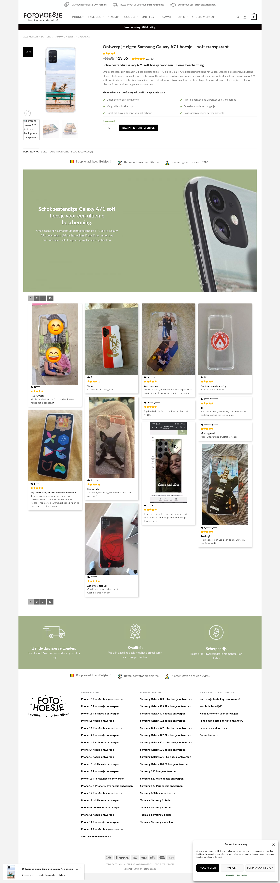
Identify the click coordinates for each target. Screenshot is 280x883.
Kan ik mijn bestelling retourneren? (220, 699)
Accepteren (208, 868)
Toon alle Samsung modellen (156, 822)
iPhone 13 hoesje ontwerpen (97, 757)
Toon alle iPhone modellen (96, 836)
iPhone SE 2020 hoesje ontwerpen (100, 807)
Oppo (181, 17)
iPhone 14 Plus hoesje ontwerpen (100, 742)
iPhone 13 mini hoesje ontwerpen (100, 764)
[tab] (31, 152)
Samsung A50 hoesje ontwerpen (158, 793)
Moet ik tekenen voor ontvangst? (219, 713)
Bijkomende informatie (55, 152)
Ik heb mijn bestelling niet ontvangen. (221, 721)
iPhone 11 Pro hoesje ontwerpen (100, 822)
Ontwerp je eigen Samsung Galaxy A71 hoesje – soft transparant (50, 869)
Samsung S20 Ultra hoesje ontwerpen (162, 778)
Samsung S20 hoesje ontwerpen (158, 771)
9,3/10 (149, 59)
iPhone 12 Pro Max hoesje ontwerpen (102, 793)
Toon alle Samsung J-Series (155, 815)
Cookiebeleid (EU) (164, 864)
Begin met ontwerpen (138, 128)
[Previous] (29, 79)
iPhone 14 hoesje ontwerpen (97, 750)
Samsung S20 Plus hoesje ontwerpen (161, 786)
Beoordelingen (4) (82, 152)
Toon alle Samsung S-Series (156, 800)
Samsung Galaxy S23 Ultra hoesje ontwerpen (166, 699)
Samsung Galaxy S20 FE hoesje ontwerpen (164, 764)
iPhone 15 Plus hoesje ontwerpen (100, 713)
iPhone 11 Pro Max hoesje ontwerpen (102, 829)
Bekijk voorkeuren (260, 868)
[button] (273, 844)
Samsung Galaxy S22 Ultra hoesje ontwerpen (166, 728)
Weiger (232, 868)
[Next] (92, 79)
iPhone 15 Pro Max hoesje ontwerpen (102, 699)
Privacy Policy (241, 875)
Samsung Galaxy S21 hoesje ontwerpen (163, 750)
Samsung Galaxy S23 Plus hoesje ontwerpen (165, 706)
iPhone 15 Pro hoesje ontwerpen (100, 706)
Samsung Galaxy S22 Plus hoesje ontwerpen (165, 735)
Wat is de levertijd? (211, 706)
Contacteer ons (208, 735)
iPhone (76, 17)
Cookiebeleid (228, 875)
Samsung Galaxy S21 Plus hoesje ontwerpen (165, 757)
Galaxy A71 (84, 37)
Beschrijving (31, 152)
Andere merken (203, 17)
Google (129, 17)
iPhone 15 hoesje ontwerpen (97, 721)
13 (50, 298)
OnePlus (148, 17)
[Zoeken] (238, 17)
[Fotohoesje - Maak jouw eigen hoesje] (42, 17)
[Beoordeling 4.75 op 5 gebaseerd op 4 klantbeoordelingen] (180, 53)
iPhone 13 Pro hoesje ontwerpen (100, 771)
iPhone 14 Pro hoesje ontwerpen (100, 735)
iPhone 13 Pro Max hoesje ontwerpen (102, 778)
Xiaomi (113, 17)
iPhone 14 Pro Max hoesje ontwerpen (102, 728)
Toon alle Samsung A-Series (156, 807)
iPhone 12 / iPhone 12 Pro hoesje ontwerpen (107, 786)
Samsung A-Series (65, 37)
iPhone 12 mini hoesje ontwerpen (100, 800)
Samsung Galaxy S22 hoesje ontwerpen (163, 721)
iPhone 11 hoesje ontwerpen (97, 815)
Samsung (94, 17)
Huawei (165, 17)
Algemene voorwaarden (138, 864)
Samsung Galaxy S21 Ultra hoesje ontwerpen (166, 742)
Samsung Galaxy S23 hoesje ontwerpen (163, 713)
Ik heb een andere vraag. (214, 728)
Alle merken (30, 37)
